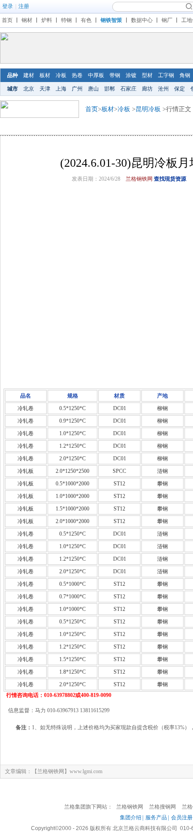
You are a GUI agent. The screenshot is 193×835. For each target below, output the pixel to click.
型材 (147, 75)
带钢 (115, 75)
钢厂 (167, 20)
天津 (44, 89)
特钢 (66, 20)
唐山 (93, 89)
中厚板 (96, 75)
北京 (28, 89)
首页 (7, 20)
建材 (28, 75)
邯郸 (109, 89)
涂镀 (131, 75)
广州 (77, 89)
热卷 (77, 75)
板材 (44, 75)
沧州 (163, 89)
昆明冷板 (148, 109)
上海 (61, 89)
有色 (86, 20)
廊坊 (147, 89)
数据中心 (142, 20)
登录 (7, 6)
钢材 (27, 20)
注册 (23, 6)
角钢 (185, 75)
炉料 (46, 20)
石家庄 (128, 89)
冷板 (61, 75)
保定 (179, 89)
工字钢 (166, 75)
